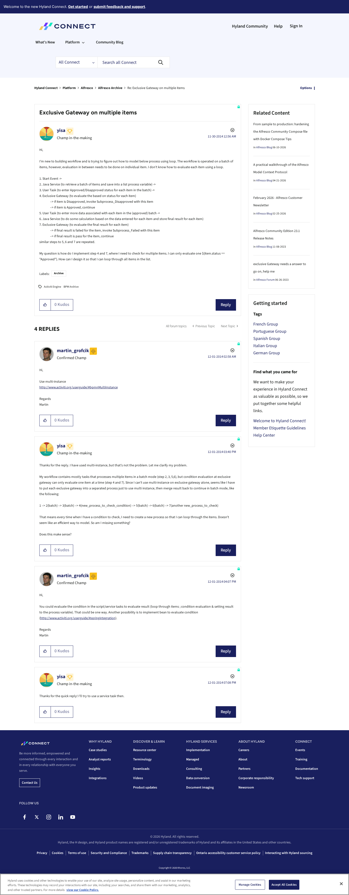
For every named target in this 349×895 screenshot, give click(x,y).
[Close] (341, 883)
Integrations (97, 778)
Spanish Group (266, 339)
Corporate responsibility (256, 778)
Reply (226, 305)
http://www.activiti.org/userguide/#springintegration (77, 618)
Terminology (142, 759)
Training (301, 759)
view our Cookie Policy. (82, 890)
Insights (94, 768)
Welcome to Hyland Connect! (279, 421)
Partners (244, 768)
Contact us (29, 782)
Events (300, 750)
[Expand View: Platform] (83, 42)
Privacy (42, 853)
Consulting (194, 768)
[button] (45, 304)
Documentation (306, 768)
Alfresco (87, 88)
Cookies (57, 853)
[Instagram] (48, 817)
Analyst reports (100, 759)
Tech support (304, 778)
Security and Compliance (109, 853)
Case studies (98, 750)
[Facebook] (24, 817)
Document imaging (200, 787)
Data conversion (198, 778)
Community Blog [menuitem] (109, 42)
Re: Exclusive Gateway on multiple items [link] (156, 88)
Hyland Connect (46, 88)
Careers (243, 750)
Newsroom (246, 787)
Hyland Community (250, 26)
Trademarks (139, 853)
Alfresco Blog (264, 147)
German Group (266, 353)
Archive (59, 273)
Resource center (144, 750)
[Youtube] (72, 817)
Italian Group (265, 346)
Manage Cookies (250, 884)
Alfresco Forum (265, 280)
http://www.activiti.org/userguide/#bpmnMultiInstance (78, 387)
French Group (265, 324)
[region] (174, 884)
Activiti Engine (52, 287)
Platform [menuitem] (72, 42)
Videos (138, 778)
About (242, 759)
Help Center (264, 435)
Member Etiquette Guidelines (279, 428)
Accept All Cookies (284, 884)
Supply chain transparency (172, 853)
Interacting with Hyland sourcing (288, 853)
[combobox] (133, 62)
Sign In (296, 26)
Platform (69, 88)
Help (278, 26)
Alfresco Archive (110, 88)
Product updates (145, 787)
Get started (78, 6)
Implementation (198, 750)
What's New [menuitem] (45, 42)
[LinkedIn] (60, 817)
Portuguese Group (269, 331)
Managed (192, 759)
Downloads (141, 768)
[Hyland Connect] (67, 26)
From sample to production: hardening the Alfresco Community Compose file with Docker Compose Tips (281, 132)
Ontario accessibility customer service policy (228, 853)
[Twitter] (36, 817)
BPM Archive (71, 287)
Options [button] (306, 88)
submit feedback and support (119, 6)
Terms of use (77, 853)
